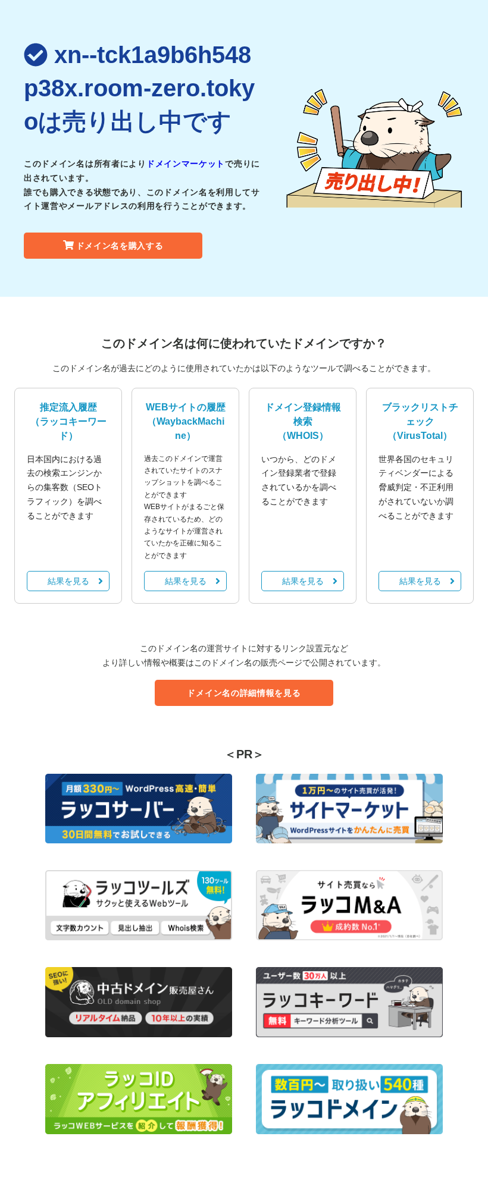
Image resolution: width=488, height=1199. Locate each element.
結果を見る (68, 581)
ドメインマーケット (185, 163)
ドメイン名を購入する (120, 245)
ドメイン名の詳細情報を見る (244, 693)
